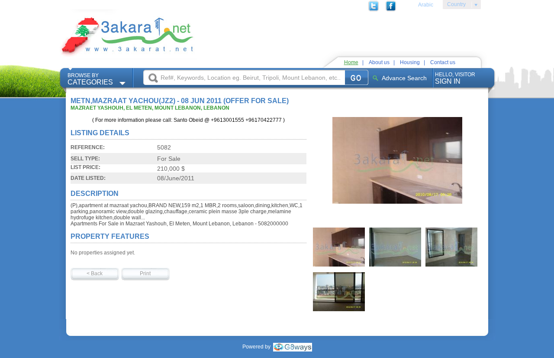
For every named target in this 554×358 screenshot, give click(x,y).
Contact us (442, 62)
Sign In (455, 78)
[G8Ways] (292, 347)
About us (379, 62)
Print (145, 273)
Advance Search (404, 78)
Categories (90, 79)
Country (454, 5)
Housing (410, 62)
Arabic (425, 5)
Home (351, 62)
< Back (95, 273)
